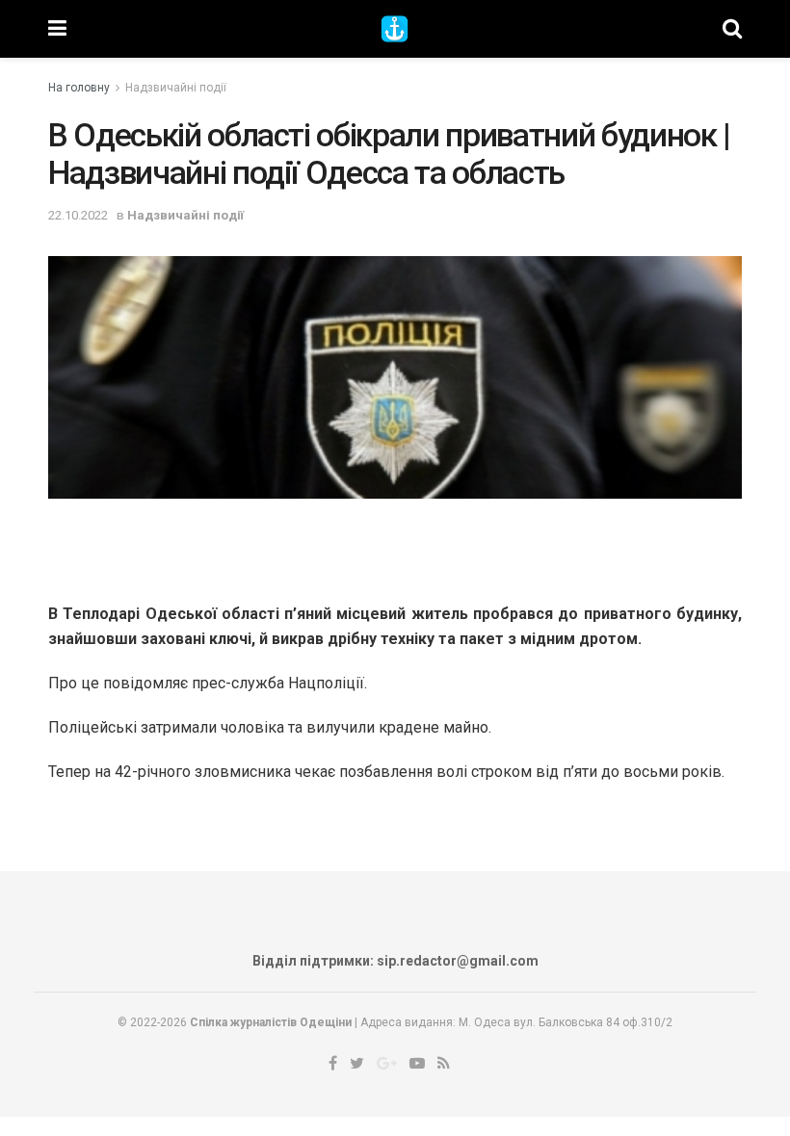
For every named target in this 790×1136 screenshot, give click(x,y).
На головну (79, 87)
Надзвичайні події (175, 87)
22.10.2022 (78, 215)
